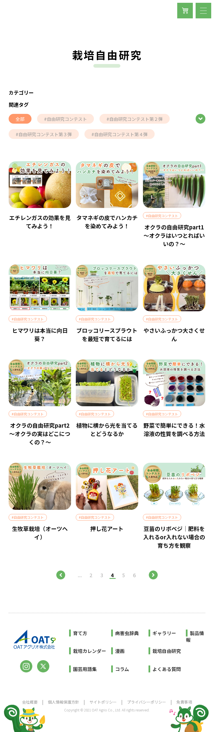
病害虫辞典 (127, 633)
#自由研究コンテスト (65, 119)
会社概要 (30, 702)
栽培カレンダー (89, 650)
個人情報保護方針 (63, 702)
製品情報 (195, 636)
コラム (122, 668)
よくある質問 (166, 668)
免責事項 (184, 702)
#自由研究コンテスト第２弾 (134, 119)
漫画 (120, 650)
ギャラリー (164, 633)
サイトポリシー (103, 702)
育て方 (80, 633)
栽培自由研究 (166, 650)
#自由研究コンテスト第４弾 (119, 134)
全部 (20, 119)
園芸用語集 (85, 668)
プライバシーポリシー (146, 702)
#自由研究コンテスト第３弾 (44, 134)
